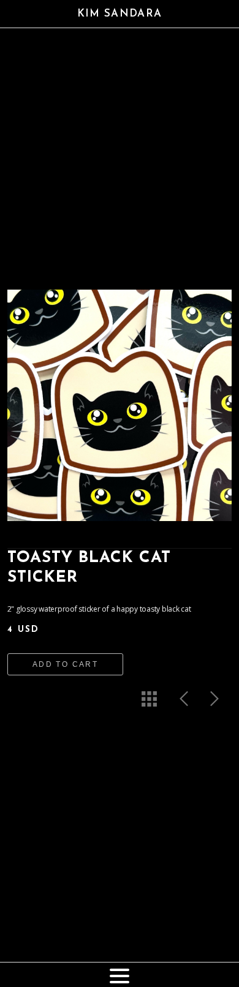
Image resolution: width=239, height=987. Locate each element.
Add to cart (65, 664)
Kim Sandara (119, 14)
